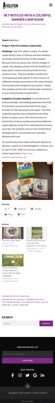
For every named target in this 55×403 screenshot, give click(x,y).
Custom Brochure (11, 302)
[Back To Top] (27, 386)
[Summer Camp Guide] (12, 233)
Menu (50, 5)
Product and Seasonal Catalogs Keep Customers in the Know (37, 243)
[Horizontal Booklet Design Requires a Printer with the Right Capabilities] (12, 260)
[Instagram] (20, 375)
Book (13, 299)
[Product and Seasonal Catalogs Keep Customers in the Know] (37, 233)
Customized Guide (30, 302)
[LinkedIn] (42, 375)
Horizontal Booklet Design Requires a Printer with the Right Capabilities (11, 271)
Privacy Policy (27, 401)
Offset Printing (21, 296)
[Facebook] (13, 375)
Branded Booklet (36, 299)
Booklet (21, 299)
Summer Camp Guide (11, 240)
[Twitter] (27, 375)
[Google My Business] (35, 375)
